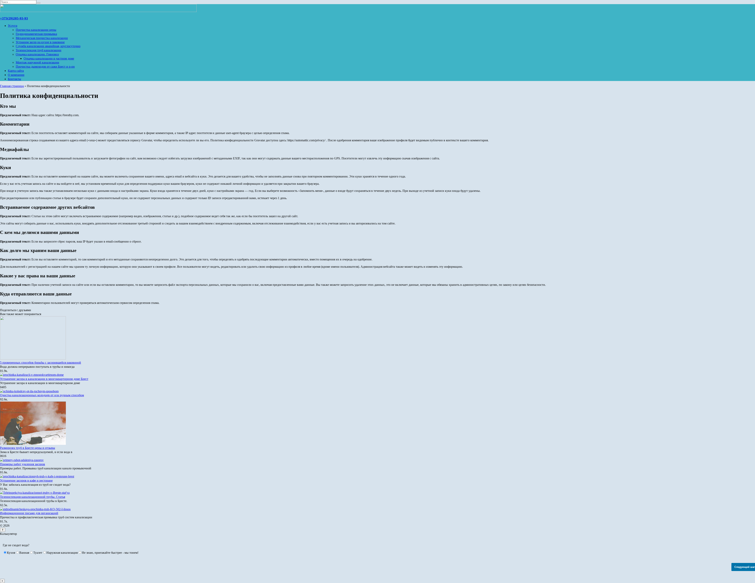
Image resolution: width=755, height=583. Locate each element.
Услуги (12, 25)
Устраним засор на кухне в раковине (40, 42)
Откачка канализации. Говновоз (37, 54)
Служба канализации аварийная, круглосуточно (48, 46)
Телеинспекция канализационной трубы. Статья (32, 496)
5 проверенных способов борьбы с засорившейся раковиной (40, 362)
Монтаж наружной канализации (37, 62)
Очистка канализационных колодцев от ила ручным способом (42, 395)
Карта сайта (16, 70)
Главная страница (12, 86)
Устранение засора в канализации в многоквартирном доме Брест (44, 379)
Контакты (14, 79)
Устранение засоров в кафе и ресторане (26, 480)
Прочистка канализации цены (36, 29)
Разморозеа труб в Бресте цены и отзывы (27, 448)
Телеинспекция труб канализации (38, 50)
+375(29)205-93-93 (14, 18)
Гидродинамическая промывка (36, 34)
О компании (16, 74)
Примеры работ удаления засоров (22, 464)
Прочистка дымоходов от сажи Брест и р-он (45, 66)
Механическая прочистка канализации (42, 38)
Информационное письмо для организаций (29, 513)
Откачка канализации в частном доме (49, 58)
